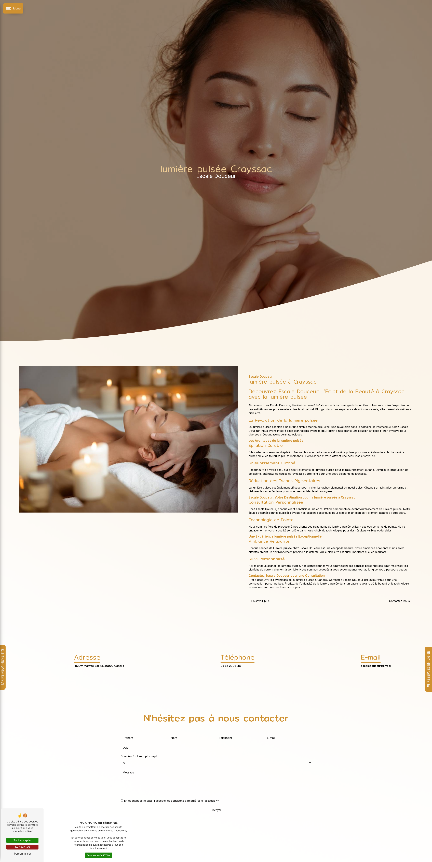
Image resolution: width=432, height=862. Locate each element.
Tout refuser (22, 847)
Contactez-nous (399, 601)
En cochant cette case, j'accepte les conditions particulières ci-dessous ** (171, 800)
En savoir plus (260, 601)
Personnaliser (22, 853)
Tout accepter (22, 840)
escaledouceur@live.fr (376, 665)
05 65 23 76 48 (231, 665)
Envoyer (216, 810)
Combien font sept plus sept (139, 756)
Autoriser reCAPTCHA (99, 855)
